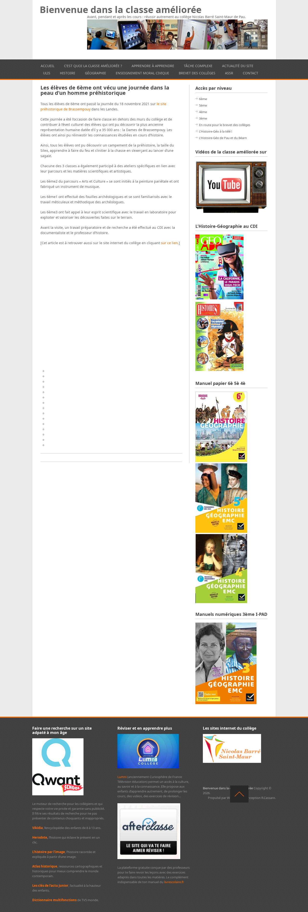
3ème (203, 118)
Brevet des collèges (197, 73)
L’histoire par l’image (48, 852)
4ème (203, 112)
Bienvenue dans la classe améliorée (120, 9)
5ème (203, 105)
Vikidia (37, 828)
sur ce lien (169, 243)
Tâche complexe (198, 66)
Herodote (39, 837)
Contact (250, 73)
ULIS (46, 73)
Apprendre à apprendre (153, 66)
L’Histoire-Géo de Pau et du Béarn (223, 138)
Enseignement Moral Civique (142, 73)
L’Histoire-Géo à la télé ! (215, 131)
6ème (203, 99)
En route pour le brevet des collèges (224, 125)
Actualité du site (237, 66)
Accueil (47, 66)
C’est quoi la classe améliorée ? (93, 66)
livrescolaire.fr (174, 882)
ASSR (229, 73)
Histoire (67, 73)
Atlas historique (44, 866)
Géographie (95, 73)
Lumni (122, 777)
